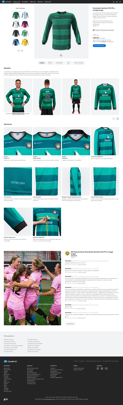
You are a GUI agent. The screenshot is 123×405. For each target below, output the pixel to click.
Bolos (5, 385)
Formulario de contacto (56, 369)
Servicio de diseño (32, 372)
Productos (16, 2)
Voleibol (6, 388)
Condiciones (53, 371)
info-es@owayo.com (49, 399)
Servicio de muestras (32, 368)
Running (6, 376)
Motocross (6, 382)
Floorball (6, 389)
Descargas (30, 371)
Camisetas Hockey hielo (10, 347)
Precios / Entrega (78, 62)
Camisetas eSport (33, 339)
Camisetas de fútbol (9, 341)
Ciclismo (6, 377)
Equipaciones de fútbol (34, 349)
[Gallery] (20, 29)
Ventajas (33, 2)
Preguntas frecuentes (33, 376)
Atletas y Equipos (78, 369)
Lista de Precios (31, 382)
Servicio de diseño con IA (33, 374)
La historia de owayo (79, 368)
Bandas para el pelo (33, 347)
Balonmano (7, 374)
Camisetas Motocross (10, 349)
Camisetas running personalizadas (13, 345)
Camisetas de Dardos (34, 341)
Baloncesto (7, 368)
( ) (108, 41)
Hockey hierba (7, 379)
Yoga (5, 380)
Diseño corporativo (33, 351)
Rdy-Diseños (59, 62)
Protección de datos (55, 372)
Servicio (40, 2)
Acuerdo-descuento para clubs (35, 379)
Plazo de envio (31, 380)
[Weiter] (117, 118)
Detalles (42, 62)
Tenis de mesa (7, 391)
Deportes (8, 2)
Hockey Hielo (7, 369)
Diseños (50, 62)
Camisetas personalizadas (35, 343)
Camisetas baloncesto (10, 343)
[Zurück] (113, 118)
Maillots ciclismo (8, 339)
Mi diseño (25, 2)
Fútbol (76, 361)
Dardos (6, 383)
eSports (6, 371)
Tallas (68, 62)
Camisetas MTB (8, 351)
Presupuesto (30, 369)
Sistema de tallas (31, 377)
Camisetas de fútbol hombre (93, 361)
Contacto (48, 2)
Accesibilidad (54, 374)
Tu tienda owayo (31, 383)
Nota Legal (53, 376)
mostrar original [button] (82, 264)
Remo (5, 386)
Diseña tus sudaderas (34, 345)
